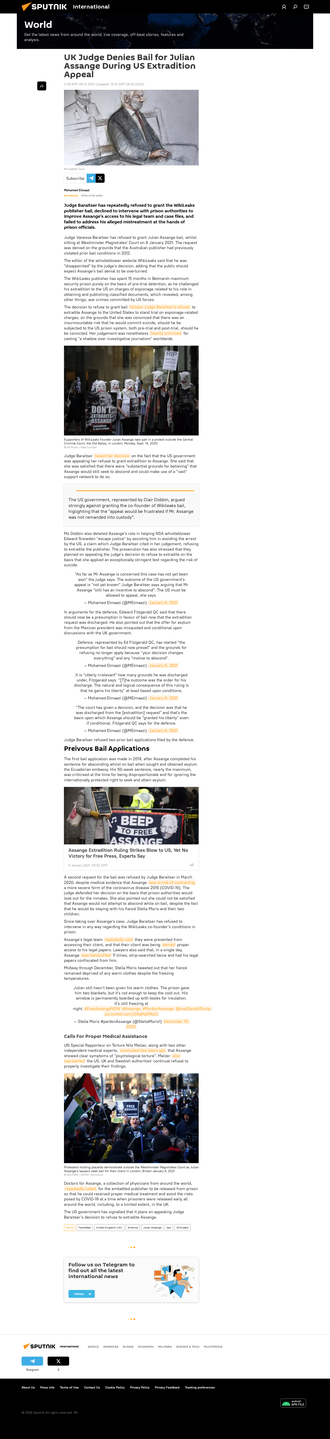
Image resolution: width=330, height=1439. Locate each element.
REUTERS (72, 1174)
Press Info (47, 1387)
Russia (128, 1347)
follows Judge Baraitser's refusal (160, 307)
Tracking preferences (200, 1387)
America (133, 1227)
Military (165, 1347)
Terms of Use (69, 1387)
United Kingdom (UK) (109, 1227)
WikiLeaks (182, 1227)
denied (169, 944)
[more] (191, 864)
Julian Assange (152, 1227)
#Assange (132, 1008)
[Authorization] (283, 6)
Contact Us (92, 1387)
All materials (71, 195)
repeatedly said (118, 939)
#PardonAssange (158, 1008)
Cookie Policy (115, 1387)
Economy (146, 1347)
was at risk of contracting (172, 882)
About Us (28, 1387)
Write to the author (92, 195)
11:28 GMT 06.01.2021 (79, 84)
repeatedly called (80, 1188)
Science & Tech (187, 1347)
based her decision (112, 455)
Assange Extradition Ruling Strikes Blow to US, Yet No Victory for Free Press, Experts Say (128, 853)
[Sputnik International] (46, 12)
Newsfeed (85, 1227)
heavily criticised (166, 333)
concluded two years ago (142, 1050)
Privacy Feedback (167, 1387)
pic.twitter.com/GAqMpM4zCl (131, 1014)
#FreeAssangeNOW (102, 1008)
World (69, 1227)
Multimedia (213, 1347)
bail (169, 1227)
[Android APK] (293, 1404)
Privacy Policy (140, 1387)
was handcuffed (96, 955)
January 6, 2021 (163, 602)
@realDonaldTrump (193, 1008)
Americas (110, 1347)
